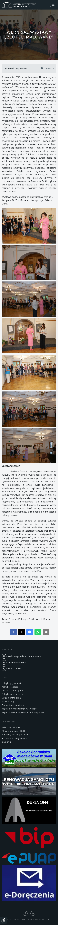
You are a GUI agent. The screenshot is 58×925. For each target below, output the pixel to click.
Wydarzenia (21, 68)
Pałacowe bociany (11, 727)
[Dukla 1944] (29, 810)
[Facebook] (25, 913)
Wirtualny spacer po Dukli (15, 734)
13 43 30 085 (14, 668)
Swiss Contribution (11, 697)
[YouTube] (32, 913)
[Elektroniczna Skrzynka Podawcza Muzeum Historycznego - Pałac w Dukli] (29, 858)
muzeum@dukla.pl (17, 662)
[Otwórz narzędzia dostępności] (3, 920)
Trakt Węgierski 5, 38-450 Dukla (24, 656)
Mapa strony (8, 701)
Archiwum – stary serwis (14, 738)
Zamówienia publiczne (13, 705)
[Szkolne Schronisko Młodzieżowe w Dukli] (29, 758)
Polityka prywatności (12, 683)
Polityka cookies (10, 687)
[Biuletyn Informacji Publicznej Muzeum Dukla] (29, 838)
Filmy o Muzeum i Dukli (13, 731)
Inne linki (6, 742)
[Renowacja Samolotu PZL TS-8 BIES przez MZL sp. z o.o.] (29, 782)
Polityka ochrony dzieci (13, 694)
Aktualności (10, 68)
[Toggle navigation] (53, 5)
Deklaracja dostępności (13, 690)
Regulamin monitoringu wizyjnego (19, 708)
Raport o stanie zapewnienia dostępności (23, 712)
